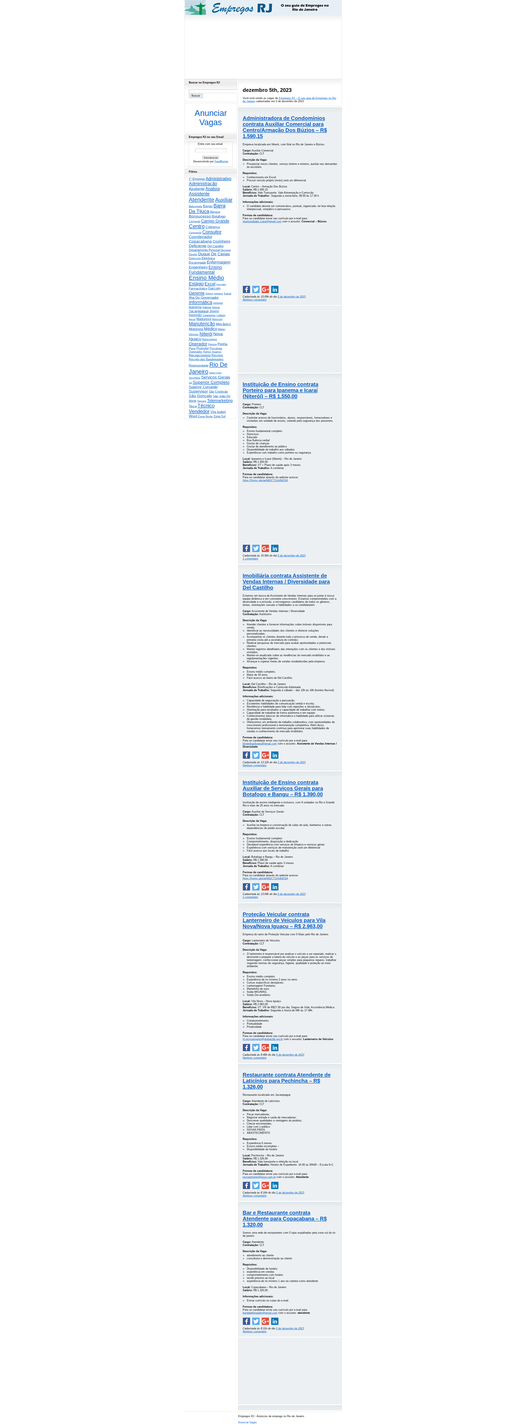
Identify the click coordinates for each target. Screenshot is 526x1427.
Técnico (206, 405)
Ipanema (195, 307)
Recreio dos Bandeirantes (206, 359)
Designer (225, 250)
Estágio (196, 283)
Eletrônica (208, 258)
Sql (190, 383)
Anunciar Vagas (211, 118)
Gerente (197, 293)
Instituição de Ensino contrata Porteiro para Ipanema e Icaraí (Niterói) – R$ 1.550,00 (280, 390)
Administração (203, 183)
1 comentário (250, 558)
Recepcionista (200, 355)
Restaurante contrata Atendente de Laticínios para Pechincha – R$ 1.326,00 (287, 1081)
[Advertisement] (263, 46)
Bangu (208, 206)
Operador (198, 343)
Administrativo (218, 178)
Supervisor (198, 391)
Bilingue (215, 212)
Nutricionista (209, 339)
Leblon (221, 315)
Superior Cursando (203, 387)
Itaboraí (206, 307)
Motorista (196, 329)
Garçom (214, 288)
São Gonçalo (200, 396)
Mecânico (223, 324)
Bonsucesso (200, 216)
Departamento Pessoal (204, 250)
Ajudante (197, 189)
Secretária (194, 377)
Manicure (217, 319)
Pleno (192, 348)
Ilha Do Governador (204, 297)
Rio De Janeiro (208, 368)
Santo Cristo (215, 373)
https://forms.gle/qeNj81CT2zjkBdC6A (265, 480)
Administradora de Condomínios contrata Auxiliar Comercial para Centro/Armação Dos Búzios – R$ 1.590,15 (285, 127)
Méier (221, 329)
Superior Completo (211, 382)
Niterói (206, 333)
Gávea (209, 293)
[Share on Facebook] (246, 289)
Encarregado (197, 262)
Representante (199, 365)
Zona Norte (205, 416)
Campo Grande (215, 221)
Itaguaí (216, 307)
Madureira (203, 319)
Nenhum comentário (254, 299)
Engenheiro (198, 267)
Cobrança (212, 227)
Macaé (192, 319)
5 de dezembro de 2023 (292, 296)
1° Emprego (197, 179)
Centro (197, 226)
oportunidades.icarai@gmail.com (262, 221)
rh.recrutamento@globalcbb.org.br (263, 1039)
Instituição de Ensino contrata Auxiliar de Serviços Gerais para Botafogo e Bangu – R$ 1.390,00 (283, 788)
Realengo (216, 352)
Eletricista (195, 258)
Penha (222, 344)
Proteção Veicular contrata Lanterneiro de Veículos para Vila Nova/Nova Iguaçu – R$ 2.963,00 (284, 920)
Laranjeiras (209, 315)
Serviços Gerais (215, 377)
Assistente (199, 193)
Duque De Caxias (214, 254)
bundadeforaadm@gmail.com (260, 1312)
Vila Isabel (218, 412)
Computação (195, 232)
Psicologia (216, 348)
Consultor (211, 231)
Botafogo (218, 216)
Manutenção (202, 323)
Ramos (207, 351)
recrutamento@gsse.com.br (259, 1177)
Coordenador (200, 237)
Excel (210, 283)
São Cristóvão (218, 391)
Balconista (195, 206)
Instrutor (218, 303)
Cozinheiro (221, 241)
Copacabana (200, 241)
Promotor (202, 348)
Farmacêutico (198, 288)
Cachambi (194, 221)
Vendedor (199, 411)
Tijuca (193, 406)
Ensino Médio (206, 278)
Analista (212, 188)
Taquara (201, 401)
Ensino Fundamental (205, 269)
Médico (210, 329)
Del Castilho (215, 246)
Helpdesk (218, 293)
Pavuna (212, 344)
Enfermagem (219, 262)
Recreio (217, 355)
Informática (200, 302)
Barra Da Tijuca (207, 208)
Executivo (221, 284)
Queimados (195, 351)
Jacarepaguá (199, 311)
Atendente (201, 199)
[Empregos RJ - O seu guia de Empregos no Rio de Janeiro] (259, 7)
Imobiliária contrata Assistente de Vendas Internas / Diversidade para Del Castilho (286, 581)
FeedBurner (221, 161)
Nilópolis (194, 334)
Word (193, 416)
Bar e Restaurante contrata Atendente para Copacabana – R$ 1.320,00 (285, 1218)
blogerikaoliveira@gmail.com (260, 743)
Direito (193, 254)
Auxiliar (224, 200)
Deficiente (197, 246)
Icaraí (227, 293)
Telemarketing (220, 400)
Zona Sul (219, 416)
